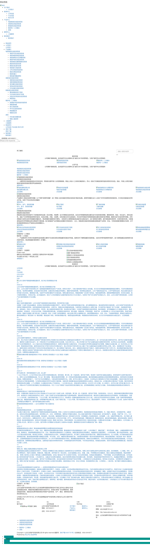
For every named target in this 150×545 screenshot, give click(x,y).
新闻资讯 (8, 125)
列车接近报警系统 (15, 117)
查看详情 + (20, 185)
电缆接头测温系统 (15, 68)
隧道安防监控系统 (15, 64)
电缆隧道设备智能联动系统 (18, 62)
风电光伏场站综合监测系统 (18, 96)
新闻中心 (7, 11)
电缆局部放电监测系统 (17, 55)
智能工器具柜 (14, 119)
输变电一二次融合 (14, 28)
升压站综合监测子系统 (17, 94)
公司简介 (11, 9)
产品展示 (8, 49)
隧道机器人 (13, 74)
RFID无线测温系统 (16, 109)
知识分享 (11, 18)
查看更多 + (20, 258)
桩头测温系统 (14, 107)
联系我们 (7, 36)
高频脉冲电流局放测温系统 (18, 102)
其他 (9, 30)
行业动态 (11, 16)
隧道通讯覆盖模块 (15, 76)
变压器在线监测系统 (16, 84)
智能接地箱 (13, 104)
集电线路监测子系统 (16, 92)
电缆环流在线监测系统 (17, 53)
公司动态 (11, 13)
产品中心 (7, 20)
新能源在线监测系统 (14, 26)
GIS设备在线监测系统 (17, 88)
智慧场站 (12, 98)
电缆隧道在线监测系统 (15, 22)
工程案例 (11, 34)
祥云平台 (28, 535)
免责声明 (34, 535)
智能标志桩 (13, 113)
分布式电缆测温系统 (16, 70)
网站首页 (8, 43)
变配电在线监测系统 (14, 24)
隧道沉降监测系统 (15, 72)
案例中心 (7, 32)
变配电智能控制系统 (16, 82)
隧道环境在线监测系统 (17, 59)
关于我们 (7, 7)
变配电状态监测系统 (16, 80)
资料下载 (8, 129)
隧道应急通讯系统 (15, 66)
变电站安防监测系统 (16, 86)
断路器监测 (13, 111)
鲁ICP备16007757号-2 (67, 533)
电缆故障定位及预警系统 (17, 57)
